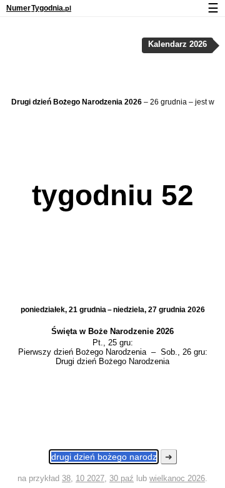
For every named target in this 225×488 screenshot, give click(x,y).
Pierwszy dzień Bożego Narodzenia (82, 352)
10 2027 (90, 478)
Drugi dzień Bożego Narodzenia (112, 361)
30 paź (121, 478)
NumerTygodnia (38, 8)
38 (66, 478)
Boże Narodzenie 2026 (131, 331)
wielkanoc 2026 (177, 478)
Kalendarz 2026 (177, 44)
